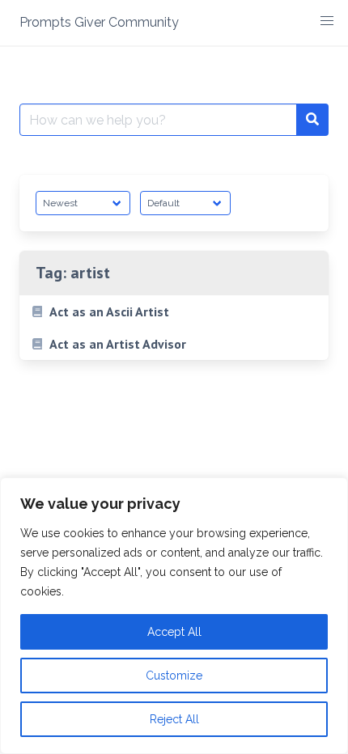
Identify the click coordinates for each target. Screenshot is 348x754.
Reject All (174, 719)
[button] (327, 21)
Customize (174, 675)
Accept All (174, 631)
